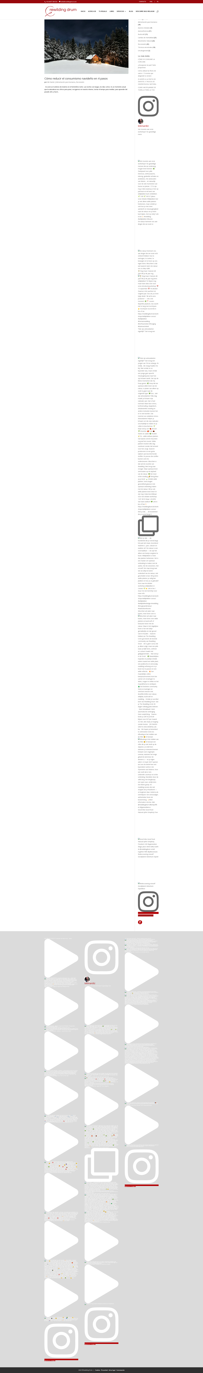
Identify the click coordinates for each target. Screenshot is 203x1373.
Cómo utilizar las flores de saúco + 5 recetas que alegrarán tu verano (147, 73)
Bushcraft (141, 34)
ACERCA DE (92, 11)
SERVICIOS (120, 11)
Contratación (120, 1370)
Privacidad (104, 1370)
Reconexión (80, 82)
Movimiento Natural (145, 41)
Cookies (97, 1370)
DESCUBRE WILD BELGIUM (145, 11)
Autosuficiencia (143, 31)
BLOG (131, 11)
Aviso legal (112, 1370)
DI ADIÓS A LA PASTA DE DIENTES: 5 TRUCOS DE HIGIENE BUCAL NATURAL (147, 81)
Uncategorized (143, 51)
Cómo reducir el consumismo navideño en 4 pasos (76, 78)
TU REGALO (103, 11)
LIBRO (112, 11)
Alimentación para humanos (65, 82)
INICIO (83, 11)
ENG (151, 1)
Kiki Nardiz (50, 82)
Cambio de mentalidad (145, 38)
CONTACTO (142, 1)
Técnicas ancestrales (145, 47)
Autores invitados (144, 28)
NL (158, 1)
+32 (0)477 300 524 (51, 2)
